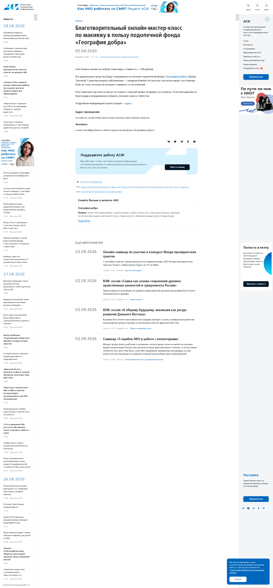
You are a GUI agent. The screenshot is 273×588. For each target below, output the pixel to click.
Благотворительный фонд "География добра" (102, 192)
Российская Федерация (91, 182)
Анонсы (79, 21)
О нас (245, 41)
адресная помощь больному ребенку (128, 187)
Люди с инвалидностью (140, 328)
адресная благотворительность (95, 187)
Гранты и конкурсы (133, 270)
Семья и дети (136, 299)
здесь (128, 103)
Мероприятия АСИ (252, 53)
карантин (184, 187)
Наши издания (250, 64)
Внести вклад (177, 167)
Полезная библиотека (253, 60)
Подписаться (256, 77)
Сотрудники (249, 49)
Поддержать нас (251, 68)
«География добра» (176, 76)
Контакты (248, 45)
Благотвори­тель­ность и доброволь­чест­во (119, 57)
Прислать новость (251, 56)
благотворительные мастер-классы (163, 187)
